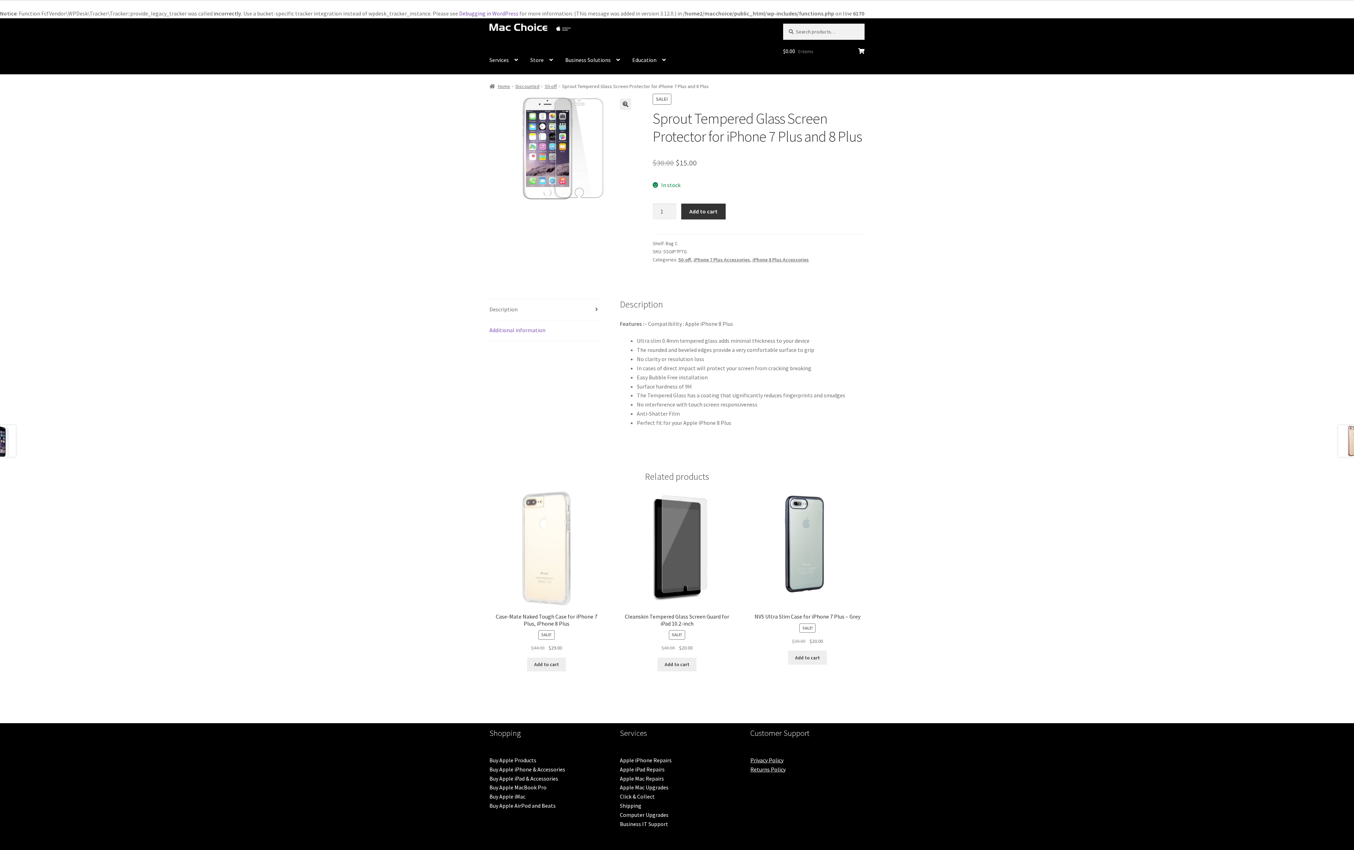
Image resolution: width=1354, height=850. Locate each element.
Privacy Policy (766, 760)
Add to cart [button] (546, 664)
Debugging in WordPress (488, 13)
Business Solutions (588, 59)
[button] (625, 104)
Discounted (527, 86)
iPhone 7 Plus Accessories (722, 259)
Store (537, 59)
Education (644, 59)
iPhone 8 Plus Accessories (780, 259)
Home (504, 86)
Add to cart (703, 211)
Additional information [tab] (517, 330)
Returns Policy (768, 769)
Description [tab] (503, 309)
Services (499, 59)
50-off (551, 86)
